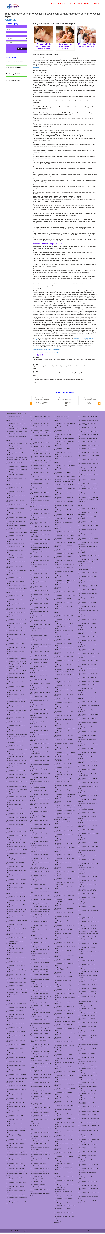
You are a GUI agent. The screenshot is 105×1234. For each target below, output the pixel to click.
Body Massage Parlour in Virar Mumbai (64, 624)
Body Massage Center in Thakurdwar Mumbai (15, 1107)
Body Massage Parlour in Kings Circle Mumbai (63, 665)
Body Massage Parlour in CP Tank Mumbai (62, 863)
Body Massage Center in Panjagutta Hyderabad (39, 701)
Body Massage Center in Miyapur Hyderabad (38, 727)
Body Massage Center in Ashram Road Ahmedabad (40, 842)
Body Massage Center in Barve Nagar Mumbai (15, 912)
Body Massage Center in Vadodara (39, 1179)
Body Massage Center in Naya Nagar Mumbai (15, 1028)
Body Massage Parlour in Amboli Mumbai (64, 752)
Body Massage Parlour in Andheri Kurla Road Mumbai (64, 755)
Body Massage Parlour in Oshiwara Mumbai (63, 748)
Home (54, 3)
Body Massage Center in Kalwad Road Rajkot (39, 1133)
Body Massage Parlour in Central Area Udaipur (87, 1098)
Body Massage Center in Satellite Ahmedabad (38, 838)
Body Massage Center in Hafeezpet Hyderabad (39, 731)
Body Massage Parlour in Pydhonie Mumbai (63, 1093)
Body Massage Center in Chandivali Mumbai (15, 746)
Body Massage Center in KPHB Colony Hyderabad (39, 722)
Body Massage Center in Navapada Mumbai (15, 1023)
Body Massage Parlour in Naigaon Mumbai (62, 611)
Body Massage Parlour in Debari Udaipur (88, 1066)
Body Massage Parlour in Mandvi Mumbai (62, 1018)
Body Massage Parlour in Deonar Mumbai (62, 934)
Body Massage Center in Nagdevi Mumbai (16, 1007)
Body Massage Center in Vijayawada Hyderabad (39, 816)
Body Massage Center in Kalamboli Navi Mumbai (16, 479)
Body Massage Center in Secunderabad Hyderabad (40, 684)
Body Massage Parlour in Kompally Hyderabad (87, 800)
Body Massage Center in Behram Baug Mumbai (16, 805)
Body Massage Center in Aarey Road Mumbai (15, 717)
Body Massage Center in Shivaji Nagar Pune (39, 651)
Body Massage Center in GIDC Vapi (39, 969)
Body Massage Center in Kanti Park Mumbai (15, 933)
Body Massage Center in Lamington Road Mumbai (16, 957)
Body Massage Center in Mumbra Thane (40, 430)
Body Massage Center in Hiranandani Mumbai (15, 695)
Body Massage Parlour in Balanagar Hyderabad (87, 736)
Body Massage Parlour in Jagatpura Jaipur (87, 1054)
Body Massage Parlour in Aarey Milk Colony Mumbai (63, 759)
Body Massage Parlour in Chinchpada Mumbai (63, 908)
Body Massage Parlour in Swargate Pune (88, 1111)
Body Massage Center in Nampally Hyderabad (38, 663)
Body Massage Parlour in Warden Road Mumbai (64, 1172)
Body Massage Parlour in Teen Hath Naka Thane (88, 475)
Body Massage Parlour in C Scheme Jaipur (87, 1018)
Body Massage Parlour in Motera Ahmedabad (86, 902)
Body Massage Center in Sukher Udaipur (40, 1060)
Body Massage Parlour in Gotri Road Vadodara (87, 976)
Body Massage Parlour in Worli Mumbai (64, 535)
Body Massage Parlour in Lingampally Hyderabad (87, 791)
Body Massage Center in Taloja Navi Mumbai (39, 574)
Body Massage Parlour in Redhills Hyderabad (86, 830)
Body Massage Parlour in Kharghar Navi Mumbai (88, 547)
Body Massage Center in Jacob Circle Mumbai (15, 916)
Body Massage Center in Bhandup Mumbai (14, 706)
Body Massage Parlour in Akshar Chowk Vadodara (88, 952)
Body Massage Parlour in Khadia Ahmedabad (86, 898)
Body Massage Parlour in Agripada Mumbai (63, 850)
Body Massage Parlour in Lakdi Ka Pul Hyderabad (87, 766)
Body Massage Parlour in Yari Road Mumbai (63, 822)
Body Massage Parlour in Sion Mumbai (64, 669)
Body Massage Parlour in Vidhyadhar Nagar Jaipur (87, 1062)
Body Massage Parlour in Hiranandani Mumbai (63, 712)
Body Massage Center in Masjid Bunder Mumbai (16, 620)
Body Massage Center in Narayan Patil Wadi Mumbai (15, 1015)
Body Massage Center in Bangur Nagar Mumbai (16, 771)
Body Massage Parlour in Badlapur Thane (64, 1185)
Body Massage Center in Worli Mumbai (16, 525)
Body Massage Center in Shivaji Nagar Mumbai (15, 1094)
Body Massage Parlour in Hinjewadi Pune (88, 1122)
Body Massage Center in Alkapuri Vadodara (38, 636)
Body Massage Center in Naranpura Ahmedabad (39, 855)
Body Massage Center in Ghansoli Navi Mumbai (40, 501)
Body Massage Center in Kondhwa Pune (40, 1110)
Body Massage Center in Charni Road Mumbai (15, 496)
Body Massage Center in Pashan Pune (39, 1096)
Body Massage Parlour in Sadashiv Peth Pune (88, 1115)
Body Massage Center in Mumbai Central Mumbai (16, 505)
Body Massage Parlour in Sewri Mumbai (64, 674)
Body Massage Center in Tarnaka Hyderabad (38, 705)
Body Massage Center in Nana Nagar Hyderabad (39, 803)
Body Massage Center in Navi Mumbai (39, 1168)
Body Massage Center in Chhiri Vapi (39, 966)
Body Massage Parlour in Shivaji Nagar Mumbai (64, 1127)
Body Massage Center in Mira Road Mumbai (15, 591)
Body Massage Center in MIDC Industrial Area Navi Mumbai (40, 535)
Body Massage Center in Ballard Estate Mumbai (16, 854)
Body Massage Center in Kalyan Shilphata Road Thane (16, 1198)
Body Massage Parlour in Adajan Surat (88, 910)
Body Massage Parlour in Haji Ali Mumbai (64, 847)
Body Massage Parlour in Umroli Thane (88, 483)
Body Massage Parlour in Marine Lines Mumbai (64, 502)
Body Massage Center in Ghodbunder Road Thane (15, 1178)
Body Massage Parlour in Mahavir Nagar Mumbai (64, 1007)
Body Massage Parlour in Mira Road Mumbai (63, 603)
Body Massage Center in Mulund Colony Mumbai (16, 1004)
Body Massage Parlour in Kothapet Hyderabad (87, 702)
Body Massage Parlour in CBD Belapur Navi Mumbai (87, 513)
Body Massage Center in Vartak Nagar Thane (39, 469)
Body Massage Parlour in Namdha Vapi (88, 999)
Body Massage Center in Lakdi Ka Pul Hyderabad (39, 744)
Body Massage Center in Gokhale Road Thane (16, 1183)
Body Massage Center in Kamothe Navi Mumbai (40, 514)
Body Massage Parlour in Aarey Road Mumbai (63, 735)
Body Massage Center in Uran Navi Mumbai (38, 586)
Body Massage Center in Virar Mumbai (15, 612)
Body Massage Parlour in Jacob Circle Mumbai (63, 943)
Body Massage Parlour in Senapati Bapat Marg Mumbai (64, 1119)
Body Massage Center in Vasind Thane (40, 476)
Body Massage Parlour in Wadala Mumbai (62, 677)
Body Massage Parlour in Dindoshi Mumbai (63, 740)
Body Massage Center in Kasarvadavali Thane (16, 1202)
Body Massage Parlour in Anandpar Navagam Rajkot (87, 1156)
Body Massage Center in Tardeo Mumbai (16, 469)
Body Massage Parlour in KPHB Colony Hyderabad (88, 744)
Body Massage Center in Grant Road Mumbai (15, 500)
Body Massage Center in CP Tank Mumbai (16, 840)
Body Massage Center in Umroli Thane (39, 463)
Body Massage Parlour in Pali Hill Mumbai (64, 476)
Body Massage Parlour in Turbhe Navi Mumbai (87, 598)
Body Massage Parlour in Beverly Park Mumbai (63, 887)
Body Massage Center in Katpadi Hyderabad (38, 829)
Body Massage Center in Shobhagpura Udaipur (40, 1047)
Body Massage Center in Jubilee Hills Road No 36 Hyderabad (39, 752)
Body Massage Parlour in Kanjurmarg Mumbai (63, 720)
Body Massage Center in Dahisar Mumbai (16, 588)
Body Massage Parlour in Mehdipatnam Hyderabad (88, 645)
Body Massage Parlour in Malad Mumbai (64, 580)
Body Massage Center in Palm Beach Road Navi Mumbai (39, 548)
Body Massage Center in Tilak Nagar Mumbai (15, 674)
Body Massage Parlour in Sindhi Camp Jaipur (88, 1031)
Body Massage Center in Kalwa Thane (15, 1195)
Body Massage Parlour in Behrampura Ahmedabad (88, 894)
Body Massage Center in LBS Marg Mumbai (14, 949)
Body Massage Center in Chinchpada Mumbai (15, 884)
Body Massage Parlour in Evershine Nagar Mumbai (63, 768)
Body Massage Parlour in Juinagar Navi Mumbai (88, 526)
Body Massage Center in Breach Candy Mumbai (16, 836)
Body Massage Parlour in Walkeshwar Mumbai (63, 523)
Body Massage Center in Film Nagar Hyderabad (39, 612)
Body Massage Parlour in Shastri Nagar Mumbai (64, 1123)
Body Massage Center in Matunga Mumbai (14, 536)
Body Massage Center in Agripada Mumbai (14, 827)
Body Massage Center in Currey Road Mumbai (15, 635)
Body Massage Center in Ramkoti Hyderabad (38, 667)
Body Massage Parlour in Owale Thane (88, 452)
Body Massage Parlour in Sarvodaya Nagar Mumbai (63, 1114)
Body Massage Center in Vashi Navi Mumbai (15, 483)
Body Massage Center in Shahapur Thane (40, 453)
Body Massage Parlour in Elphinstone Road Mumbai (63, 532)
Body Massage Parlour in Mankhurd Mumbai (63, 703)
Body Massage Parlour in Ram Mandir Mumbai (63, 572)
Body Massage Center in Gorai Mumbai (16, 753)
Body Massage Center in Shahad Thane (40, 451)
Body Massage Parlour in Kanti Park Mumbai (63, 960)
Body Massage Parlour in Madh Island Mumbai (63, 1002)
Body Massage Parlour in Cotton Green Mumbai (64, 661)
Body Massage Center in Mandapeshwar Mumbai (16, 999)
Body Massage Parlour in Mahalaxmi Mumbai (63, 519)
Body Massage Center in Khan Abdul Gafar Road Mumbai (15, 942)
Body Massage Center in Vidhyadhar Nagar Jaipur (39, 1034)
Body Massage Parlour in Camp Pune (87, 1144)
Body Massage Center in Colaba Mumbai (16, 457)
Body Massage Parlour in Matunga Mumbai (63, 545)
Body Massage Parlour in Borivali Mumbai (62, 435)
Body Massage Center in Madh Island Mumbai (15, 974)
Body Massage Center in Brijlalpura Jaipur (40, 1030)
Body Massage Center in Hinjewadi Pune (40, 1091)
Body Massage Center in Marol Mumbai (16, 786)
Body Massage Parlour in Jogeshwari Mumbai (63, 568)
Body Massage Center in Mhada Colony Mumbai (16, 970)
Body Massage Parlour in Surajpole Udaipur (87, 1069)
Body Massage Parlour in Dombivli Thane (64, 1205)
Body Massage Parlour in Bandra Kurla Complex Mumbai (64, 883)
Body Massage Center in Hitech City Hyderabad (39, 599)
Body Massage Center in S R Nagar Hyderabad (39, 697)
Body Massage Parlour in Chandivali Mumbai (63, 764)
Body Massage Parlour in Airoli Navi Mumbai (87, 530)
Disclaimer (79, 3)
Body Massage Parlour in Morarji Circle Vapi (88, 661)
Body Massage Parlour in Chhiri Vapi (87, 988)
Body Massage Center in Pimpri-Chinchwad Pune (38, 1071)
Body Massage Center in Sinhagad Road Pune (40, 1087)
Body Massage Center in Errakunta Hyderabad (38, 710)
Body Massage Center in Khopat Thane (40, 416)
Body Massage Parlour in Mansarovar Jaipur (87, 1023)
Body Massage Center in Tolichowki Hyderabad (39, 795)
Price (70, 3)
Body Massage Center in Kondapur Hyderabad (39, 735)
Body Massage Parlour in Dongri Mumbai (64, 871)
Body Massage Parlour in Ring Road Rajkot (87, 1177)
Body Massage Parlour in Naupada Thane (87, 449)
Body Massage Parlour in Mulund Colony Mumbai (64, 1033)
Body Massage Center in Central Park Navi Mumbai (40, 497)
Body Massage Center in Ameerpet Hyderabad (38, 621)
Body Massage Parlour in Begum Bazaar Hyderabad (88, 714)
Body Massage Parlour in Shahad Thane (88, 468)
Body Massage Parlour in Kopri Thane (87, 438)
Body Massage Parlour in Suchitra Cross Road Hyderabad (88, 796)
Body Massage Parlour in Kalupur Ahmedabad (86, 906)
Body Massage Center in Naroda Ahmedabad (38, 850)
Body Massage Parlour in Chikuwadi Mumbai (63, 917)
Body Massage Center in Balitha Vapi (39, 974)
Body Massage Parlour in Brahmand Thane (63, 1192)
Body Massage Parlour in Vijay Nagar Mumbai (63, 1168)
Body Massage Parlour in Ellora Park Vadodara (87, 944)
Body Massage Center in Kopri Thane (39, 423)
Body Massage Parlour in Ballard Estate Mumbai (64, 879)
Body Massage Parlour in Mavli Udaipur (88, 1073)
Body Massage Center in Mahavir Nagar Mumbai (16, 979)
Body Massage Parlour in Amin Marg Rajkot (87, 1152)
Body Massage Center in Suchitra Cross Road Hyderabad (40, 774)
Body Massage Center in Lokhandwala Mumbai (15, 582)
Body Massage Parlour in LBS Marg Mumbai (63, 977)
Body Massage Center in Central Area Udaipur (39, 1066)
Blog (87, 3)
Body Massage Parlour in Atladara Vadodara (86, 948)
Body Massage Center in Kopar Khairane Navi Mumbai (40, 531)
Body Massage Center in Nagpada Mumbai (14, 1011)
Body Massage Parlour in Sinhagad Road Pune (88, 1119)
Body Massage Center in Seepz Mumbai (16, 774)
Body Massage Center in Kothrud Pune (40, 1077)
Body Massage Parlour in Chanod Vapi (88, 993)
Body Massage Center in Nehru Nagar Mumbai (15, 1032)
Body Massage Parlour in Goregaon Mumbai (63, 576)
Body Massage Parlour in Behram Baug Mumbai (64, 826)
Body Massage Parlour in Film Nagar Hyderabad (87, 632)
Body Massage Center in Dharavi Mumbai (16, 670)
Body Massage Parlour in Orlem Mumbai (64, 778)
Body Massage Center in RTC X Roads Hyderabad (39, 761)
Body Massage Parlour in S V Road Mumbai (63, 1101)
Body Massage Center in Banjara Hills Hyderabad (15, 488)
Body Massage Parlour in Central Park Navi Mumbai (87, 517)
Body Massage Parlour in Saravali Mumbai (62, 1110)
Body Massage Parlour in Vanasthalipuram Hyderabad (85, 808)
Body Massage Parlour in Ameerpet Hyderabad (87, 641)
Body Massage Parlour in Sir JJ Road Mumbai (63, 1136)
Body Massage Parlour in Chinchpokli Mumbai (63, 644)
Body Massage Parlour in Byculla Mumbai (62, 640)
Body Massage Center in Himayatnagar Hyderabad (40, 799)
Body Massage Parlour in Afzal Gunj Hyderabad (87, 678)
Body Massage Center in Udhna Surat (39, 914)
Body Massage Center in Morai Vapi (39, 991)
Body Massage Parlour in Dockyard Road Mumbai (64, 652)
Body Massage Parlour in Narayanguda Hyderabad (88, 778)
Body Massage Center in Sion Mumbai (15, 656)
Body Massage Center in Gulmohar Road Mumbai (16, 820)
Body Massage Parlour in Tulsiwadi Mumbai (63, 1153)
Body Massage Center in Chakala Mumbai (16, 446)
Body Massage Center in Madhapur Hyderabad (39, 604)
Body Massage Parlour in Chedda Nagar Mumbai (64, 896)
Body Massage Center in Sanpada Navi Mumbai (40, 561)
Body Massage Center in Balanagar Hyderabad (39, 714)
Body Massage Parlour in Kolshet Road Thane (88, 435)
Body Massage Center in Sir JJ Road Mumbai (15, 1103)
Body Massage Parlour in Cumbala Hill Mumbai (64, 930)
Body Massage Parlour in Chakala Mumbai (62, 453)
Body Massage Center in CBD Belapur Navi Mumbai (39, 493)
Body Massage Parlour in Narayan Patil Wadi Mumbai (64, 1046)
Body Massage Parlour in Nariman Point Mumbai (64, 527)
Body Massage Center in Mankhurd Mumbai (15, 687)
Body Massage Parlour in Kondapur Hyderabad (87, 757)
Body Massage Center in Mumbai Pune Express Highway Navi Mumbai (40, 540)
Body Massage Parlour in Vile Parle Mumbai (63, 561)
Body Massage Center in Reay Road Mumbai (15, 644)
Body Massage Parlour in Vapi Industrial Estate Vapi (88, 1002)
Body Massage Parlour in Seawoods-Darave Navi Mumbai (87, 585)
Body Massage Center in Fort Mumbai (15, 433)
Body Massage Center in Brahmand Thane (15, 1159)
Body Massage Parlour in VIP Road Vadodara (87, 961)
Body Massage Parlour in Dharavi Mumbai (62, 686)
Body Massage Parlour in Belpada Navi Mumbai (88, 509)
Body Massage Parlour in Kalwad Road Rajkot (88, 1165)
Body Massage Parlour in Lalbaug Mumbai (62, 468)
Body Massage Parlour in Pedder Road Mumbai (64, 1084)
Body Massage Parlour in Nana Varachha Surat (88, 922)
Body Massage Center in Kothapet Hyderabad (38, 680)
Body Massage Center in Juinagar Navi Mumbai (40, 505)
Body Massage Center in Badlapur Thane (16, 1152)
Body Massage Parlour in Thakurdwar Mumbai (63, 1140)
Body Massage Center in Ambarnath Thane (39, 426)
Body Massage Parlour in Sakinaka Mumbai (63, 457)
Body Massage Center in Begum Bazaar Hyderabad (40, 692)
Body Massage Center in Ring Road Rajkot (39, 1144)
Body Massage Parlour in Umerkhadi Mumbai (63, 1157)
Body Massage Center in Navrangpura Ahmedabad (39, 833)
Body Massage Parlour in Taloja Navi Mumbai (87, 594)
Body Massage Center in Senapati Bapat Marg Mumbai (16, 1086)
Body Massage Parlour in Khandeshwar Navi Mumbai (88, 543)
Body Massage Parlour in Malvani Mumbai (62, 782)
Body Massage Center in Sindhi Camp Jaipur (39, 1006)
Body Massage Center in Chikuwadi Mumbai (15, 892)
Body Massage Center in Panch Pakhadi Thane (40, 438)
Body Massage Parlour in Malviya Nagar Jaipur (88, 1045)
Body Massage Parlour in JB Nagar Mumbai (63, 775)
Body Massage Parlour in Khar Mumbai (64, 553)
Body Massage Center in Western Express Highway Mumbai (16, 797)
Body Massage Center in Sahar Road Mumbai (15, 777)
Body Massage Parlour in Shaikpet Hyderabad (86, 813)
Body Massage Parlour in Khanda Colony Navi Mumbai (88, 539)
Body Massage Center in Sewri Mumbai (16, 661)
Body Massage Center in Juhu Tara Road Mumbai (16, 921)
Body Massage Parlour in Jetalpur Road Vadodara (88, 980)
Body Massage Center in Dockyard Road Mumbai (16, 639)
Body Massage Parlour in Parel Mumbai (64, 441)
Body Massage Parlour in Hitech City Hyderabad (87, 620)
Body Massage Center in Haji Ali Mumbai (16, 824)
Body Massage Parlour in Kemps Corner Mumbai (64, 964)
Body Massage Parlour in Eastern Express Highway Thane (62, 1208)
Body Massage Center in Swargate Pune (40, 1079)
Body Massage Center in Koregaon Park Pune (40, 1099)
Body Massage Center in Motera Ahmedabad (38, 880)
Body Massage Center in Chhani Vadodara (38, 934)
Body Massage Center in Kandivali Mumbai (14, 573)
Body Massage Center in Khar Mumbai (15, 543)
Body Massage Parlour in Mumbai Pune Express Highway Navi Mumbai (88, 560)
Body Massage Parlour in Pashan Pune (88, 1128)
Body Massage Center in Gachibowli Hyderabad (39, 739)
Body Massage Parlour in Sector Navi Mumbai (87, 590)
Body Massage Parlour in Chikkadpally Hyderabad (88, 787)
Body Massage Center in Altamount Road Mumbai (16, 832)
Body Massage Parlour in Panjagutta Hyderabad (87, 723)
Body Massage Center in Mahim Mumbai (16, 532)
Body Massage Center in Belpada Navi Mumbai (39, 488)
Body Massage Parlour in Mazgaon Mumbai (63, 473)
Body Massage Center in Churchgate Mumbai (15, 419)
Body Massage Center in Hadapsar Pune (40, 1074)
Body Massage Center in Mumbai (14, 416)
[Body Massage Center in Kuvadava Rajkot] (14, 6)
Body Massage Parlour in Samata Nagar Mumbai (64, 1106)
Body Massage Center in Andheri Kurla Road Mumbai (15, 737)
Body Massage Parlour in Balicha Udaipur (88, 1079)
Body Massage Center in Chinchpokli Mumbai (15, 631)
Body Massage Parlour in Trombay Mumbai (63, 1148)
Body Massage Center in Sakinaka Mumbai (14, 449)
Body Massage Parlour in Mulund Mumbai (62, 449)
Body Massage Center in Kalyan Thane (16, 472)
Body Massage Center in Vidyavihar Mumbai (15, 713)
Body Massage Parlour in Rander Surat (88, 933)
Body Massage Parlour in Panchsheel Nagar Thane (87, 460)
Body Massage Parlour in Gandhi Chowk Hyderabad (88, 834)
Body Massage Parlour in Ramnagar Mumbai (63, 1080)
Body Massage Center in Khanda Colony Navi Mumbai (40, 518)
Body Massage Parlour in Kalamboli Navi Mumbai (64, 489)
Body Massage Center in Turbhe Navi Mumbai (39, 578)
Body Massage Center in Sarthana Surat (40, 909)
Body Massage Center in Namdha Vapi (40, 977)
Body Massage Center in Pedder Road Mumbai (15, 1053)
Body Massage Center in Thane (38, 1165)
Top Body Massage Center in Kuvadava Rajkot (46, 352)
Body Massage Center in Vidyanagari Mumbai (15, 1131)
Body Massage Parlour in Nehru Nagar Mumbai (64, 1063)
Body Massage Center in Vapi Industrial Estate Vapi (40, 980)
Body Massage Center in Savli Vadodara (40, 947)
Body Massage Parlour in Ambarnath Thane (87, 442)
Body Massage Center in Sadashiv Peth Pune (40, 1083)
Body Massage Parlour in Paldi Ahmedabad (86, 649)
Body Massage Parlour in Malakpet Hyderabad (87, 693)
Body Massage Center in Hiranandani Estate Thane (15, 1187)
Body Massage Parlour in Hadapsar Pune (88, 1106)
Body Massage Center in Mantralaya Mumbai (15, 995)
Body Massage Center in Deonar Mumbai (16, 909)
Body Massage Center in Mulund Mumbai (16, 443)
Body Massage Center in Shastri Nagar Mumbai (16, 1090)
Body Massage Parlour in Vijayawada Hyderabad (87, 838)
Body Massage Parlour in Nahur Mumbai (64, 728)
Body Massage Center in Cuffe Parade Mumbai (15, 901)
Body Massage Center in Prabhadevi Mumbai (15, 540)
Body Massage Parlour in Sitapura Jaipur (88, 1042)
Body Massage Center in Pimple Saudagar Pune (38, 1103)
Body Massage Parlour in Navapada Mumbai (63, 1055)
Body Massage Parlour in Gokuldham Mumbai (63, 744)
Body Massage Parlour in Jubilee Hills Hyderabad (87, 628)
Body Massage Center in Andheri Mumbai (16, 428)
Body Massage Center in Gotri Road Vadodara (39, 954)
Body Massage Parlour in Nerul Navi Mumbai (87, 564)
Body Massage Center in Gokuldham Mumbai (15, 726)
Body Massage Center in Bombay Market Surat (40, 891)
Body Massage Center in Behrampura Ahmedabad (39, 872)
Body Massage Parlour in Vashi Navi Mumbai (63, 493)
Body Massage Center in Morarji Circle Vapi (39, 640)
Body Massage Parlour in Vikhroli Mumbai (62, 716)
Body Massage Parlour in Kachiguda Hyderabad (87, 842)
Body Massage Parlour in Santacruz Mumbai (63, 557)
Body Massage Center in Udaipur (38, 1186)
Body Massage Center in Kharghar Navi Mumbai (40, 527)
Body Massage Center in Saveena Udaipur (40, 1054)
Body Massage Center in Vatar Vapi (39, 993)
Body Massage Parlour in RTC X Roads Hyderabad (88, 783)
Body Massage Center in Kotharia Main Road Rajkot (40, 1137)
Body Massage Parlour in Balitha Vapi (87, 996)
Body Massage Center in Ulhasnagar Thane (15, 475)
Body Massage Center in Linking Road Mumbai (15, 966)
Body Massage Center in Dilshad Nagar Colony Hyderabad (40, 825)
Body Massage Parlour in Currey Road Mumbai (63, 648)
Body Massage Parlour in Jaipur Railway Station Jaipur (88, 1038)
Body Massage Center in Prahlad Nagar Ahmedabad (40, 859)
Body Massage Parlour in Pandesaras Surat (87, 939)
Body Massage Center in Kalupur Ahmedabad (38, 885)
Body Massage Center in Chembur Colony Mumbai (16, 875)
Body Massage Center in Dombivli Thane (16, 1171)
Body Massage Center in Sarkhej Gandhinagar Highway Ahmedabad (39, 867)
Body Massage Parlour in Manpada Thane (63, 1199)
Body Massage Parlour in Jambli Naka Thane (87, 417)
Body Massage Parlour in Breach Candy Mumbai (64, 859)
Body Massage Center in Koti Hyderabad (40, 659)
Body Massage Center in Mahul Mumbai (16, 982)
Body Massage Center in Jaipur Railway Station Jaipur (40, 1013)
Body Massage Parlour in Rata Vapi (87, 1006)
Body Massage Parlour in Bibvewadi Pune (88, 1139)
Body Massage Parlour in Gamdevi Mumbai (63, 831)
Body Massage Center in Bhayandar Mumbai (15, 596)
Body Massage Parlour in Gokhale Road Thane (64, 1217)
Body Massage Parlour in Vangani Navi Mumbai (88, 611)
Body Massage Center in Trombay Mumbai (14, 1116)
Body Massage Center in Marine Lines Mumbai (15, 492)
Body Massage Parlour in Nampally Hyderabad (87, 685)
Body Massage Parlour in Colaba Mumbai (64, 465)
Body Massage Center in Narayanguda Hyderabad (40, 756)
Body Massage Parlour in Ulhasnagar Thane (63, 485)
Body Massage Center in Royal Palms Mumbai (15, 1066)
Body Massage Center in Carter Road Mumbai (15, 843)
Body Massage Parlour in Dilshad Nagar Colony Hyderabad (88, 847)
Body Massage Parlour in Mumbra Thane (88, 445)
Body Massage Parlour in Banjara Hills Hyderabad (64, 497)
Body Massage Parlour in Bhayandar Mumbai (63, 607)
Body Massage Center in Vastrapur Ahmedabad (39, 846)
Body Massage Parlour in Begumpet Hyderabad (87, 710)
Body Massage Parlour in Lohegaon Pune (88, 1125)
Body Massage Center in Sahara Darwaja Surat (40, 896)
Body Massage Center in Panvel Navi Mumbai (39, 552)
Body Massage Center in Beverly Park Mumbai (15, 863)
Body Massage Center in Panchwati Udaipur (39, 1057)
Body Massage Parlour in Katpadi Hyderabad (86, 851)
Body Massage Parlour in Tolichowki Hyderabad (87, 817)
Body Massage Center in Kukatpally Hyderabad (39, 718)
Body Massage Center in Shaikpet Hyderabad (38, 791)
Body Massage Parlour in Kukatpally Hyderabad (87, 740)
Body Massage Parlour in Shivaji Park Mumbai (63, 1131)
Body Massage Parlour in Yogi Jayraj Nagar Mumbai (63, 1177)
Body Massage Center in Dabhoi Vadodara (38, 943)
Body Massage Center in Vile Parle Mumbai (14, 551)
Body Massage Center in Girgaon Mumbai (16, 817)
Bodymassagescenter (95, 1231)
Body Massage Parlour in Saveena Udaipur (86, 1083)
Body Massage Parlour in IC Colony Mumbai (63, 786)
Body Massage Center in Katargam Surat (40, 633)
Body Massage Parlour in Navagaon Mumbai (63, 1050)
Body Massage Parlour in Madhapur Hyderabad (87, 624)
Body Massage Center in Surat (37, 1176)
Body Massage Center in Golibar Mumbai (16, 781)
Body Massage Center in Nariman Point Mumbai (16, 518)
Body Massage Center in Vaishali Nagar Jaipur (40, 1024)
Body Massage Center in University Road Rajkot (40, 1155)
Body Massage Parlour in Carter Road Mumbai (63, 867)
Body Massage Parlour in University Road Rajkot (88, 1188)
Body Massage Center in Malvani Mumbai (16, 763)
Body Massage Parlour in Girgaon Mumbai (62, 839)
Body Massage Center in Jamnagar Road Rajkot (40, 1128)
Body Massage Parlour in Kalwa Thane (88, 420)
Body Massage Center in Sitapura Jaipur (40, 1016)
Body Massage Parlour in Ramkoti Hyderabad (86, 689)
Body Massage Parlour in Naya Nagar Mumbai (63, 1059)
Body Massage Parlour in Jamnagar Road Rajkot (87, 1160)
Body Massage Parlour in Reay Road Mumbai (63, 657)
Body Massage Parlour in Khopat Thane (88, 431)
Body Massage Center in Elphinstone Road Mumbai (15, 522)
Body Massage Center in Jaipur (38, 1184)
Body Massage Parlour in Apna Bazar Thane (63, 1181)
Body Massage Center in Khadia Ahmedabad (38, 876)
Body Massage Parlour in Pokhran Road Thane (88, 464)
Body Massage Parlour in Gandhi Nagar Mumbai (64, 835)
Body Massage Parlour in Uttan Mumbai (64, 1161)
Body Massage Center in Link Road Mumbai (15, 962)
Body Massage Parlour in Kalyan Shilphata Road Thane (86, 424)
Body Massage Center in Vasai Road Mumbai (15, 604)
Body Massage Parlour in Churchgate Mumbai (63, 419)
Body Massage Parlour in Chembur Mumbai (63, 444)
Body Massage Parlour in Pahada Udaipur (86, 1094)
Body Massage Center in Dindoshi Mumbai (14, 722)
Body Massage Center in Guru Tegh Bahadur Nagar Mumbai (15, 667)
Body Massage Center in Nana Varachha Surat (40, 900)
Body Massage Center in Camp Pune (39, 1112)
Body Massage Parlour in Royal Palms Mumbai (64, 1097)
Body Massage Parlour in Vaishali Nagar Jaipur (88, 1049)
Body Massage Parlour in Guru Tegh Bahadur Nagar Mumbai (63, 682)
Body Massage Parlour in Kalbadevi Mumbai (63, 951)
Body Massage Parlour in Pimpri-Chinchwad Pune (86, 1102)
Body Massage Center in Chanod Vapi (39, 971)
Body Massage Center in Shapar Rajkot (40, 1152)
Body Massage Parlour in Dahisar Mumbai (62, 599)
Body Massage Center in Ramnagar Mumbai (15, 1049)
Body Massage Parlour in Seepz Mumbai (64, 794)
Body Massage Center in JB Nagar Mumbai (14, 757)
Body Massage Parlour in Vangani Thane (88, 486)
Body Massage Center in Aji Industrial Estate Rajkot (39, 1116)
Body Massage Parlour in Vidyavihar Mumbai (63, 731)
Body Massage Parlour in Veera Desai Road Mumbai (63, 814)
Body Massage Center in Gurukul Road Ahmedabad (40, 863)
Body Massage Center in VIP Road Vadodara (38, 939)
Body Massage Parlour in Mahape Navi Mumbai (88, 615)
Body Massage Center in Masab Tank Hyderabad (39, 748)
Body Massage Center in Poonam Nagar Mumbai (16, 1057)
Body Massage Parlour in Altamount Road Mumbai (63, 855)
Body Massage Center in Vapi (37, 1181)
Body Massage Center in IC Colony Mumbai (14, 766)
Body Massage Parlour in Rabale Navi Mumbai (87, 577)
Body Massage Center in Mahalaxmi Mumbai (15, 509)
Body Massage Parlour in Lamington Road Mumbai (63, 985)
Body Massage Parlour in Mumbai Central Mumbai (64, 515)
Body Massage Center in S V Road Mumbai (14, 1070)
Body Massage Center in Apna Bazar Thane (15, 1148)
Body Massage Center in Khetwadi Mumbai (14, 953)
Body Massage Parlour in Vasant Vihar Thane (88, 493)
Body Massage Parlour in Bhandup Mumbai (63, 724)
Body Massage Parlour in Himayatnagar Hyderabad (88, 821)
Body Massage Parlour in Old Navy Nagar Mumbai (64, 1072)
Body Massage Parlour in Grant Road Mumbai (63, 510)
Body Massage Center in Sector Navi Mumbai (39, 569)
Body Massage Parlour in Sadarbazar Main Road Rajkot (87, 1182)
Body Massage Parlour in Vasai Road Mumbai (63, 616)
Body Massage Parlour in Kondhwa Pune (88, 1141)
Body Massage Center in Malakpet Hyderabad (38, 671)
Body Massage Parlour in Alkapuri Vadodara (86, 656)
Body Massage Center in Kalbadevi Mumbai (14, 925)
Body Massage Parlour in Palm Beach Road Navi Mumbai (87, 568)
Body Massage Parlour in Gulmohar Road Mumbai (63, 843)
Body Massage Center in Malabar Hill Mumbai (15, 986)
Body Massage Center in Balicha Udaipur (40, 1051)
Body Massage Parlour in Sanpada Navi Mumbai (88, 581)
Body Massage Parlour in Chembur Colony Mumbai (63, 900)
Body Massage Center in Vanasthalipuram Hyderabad (37, 786)
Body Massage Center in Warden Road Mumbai (16, 1140)
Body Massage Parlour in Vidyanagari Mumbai (63, 1164)
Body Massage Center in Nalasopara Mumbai (15, 608)
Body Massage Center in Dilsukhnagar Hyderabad (39, 616)
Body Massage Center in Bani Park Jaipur (40, 1003)
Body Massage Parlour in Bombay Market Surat (88, 913)
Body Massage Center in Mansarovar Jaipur (39, 999)
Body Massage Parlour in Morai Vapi (87, 1012)
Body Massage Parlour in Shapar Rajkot (88, 1185)
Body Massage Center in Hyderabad (39, 1171)
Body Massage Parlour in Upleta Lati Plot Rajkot (88, 1193)
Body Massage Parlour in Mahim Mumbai (64, 542)
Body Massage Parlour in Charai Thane (64, 1196)
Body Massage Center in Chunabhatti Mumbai (15, 678)
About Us (62, 3)
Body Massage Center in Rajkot (38, 1163)
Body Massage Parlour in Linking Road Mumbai (64, 994)
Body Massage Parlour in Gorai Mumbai (64, 772)
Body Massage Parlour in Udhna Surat (87, 936)
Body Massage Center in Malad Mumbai (16, 570)
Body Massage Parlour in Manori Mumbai (64, 1021)
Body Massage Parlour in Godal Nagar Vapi (88, 985)
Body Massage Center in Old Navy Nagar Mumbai (16, 1040)
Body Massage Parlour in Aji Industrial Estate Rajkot (87, 1147)
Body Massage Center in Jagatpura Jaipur (40, 1028)
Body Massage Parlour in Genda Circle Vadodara (88, 972)
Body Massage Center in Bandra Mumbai (16, 426)
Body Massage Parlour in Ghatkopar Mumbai (63, 707)
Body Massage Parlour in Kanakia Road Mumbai (64, 955)
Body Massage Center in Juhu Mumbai (16, 555)
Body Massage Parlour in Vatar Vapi (87, 1015)
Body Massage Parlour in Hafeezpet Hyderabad (87, 753)
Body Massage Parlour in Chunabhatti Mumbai (63, 694)
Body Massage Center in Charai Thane (15, 1163)
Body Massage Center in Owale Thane (39, 435)
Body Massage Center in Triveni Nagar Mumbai (15, 1111)
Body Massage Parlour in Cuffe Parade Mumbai (64, 926)
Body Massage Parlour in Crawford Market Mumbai (63, 921)
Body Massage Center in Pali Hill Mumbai (16, 466)
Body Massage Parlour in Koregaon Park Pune (88, 1131)
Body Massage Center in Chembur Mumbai (14, 439)
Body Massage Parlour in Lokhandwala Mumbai (64, 592)
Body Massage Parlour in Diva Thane (63, 1203)
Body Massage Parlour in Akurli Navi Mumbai (87, 504)
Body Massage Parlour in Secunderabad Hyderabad (88, 706)
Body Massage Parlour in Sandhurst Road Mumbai (63, 635)
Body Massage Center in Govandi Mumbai (14, 682)
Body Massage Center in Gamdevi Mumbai (14, 809)
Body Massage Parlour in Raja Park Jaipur (87, 665)
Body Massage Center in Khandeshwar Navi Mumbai (40, 522)
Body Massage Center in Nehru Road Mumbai (15, 1036)
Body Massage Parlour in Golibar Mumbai (62, 801)
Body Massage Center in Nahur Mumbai (16, 710)
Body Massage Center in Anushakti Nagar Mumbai (16, 850)
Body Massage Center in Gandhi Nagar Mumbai (16, 814)
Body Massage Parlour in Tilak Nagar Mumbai (63, 690)
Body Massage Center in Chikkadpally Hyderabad (39, 765)
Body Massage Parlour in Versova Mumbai (62, 587)
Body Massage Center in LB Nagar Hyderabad (38, 675)
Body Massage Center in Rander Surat (39, 911)
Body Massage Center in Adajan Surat (39, 888)
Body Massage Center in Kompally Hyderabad (38, 778)
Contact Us (96, 3)
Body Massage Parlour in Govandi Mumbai (62, 699)
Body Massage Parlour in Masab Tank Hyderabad (87, 770)
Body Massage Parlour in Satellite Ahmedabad (86, 860)
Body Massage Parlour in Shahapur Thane (87, 471)
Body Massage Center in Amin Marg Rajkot (39, 1120)
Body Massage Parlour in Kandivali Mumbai (63, 583)
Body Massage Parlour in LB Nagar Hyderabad (87, 697)
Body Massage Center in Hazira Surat (39, 906)
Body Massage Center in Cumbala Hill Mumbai (15, 905)
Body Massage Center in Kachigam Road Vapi (40, 987)
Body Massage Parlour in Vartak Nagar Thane (88, 489)
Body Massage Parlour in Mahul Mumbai (64, 1010)
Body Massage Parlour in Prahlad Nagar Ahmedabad (88, 881)
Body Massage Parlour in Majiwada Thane (87, 479)
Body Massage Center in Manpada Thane (16, 1165)
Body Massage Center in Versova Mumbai (14, 578)
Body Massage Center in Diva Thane (15, 1168)
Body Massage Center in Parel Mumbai (16, 436)
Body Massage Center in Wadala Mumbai (16, 664)
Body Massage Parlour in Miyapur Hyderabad (86, 749)
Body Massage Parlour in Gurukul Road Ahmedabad (88, 885)
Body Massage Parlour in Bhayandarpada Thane (60, 1188)
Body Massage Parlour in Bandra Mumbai (62, 426)
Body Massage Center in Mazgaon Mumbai (14, 463)
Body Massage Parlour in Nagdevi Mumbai (62, 1037)
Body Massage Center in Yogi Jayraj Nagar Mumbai (15, 1144)
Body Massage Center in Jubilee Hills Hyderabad (39, 608)
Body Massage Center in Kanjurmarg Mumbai (15, 702)
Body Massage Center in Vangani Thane (40, 465)
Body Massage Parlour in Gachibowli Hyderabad (87, 761)
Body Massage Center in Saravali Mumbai (16, 1078)
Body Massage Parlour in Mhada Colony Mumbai (64, 998)
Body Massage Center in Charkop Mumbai (14, 615)
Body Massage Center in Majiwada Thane (40, 460)
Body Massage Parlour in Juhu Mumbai (64, 564)
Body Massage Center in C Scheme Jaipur (40, 996)
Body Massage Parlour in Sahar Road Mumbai (63, 797)
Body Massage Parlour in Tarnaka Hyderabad (86, 727)
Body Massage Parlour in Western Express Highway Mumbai (62, 818)
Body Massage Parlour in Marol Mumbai (64, 808)
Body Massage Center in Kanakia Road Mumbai (16, 929)
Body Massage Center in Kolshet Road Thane (39, 419)
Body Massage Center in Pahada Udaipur (40, 1063)
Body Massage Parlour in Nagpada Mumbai (63, 1042)
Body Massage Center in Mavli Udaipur (39, 1044)
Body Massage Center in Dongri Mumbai (16, 846)
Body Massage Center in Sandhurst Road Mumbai (16, 624)
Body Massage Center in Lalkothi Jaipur (40, 1010)
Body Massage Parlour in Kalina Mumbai (64, 805)
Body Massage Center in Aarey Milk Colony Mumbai (15, 741)
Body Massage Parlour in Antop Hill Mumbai (63, 461)
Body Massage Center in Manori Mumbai (16, 992)
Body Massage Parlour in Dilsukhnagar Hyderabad (88, 637)
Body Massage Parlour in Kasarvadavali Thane (88, 428)
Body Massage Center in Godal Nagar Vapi (39, 963)
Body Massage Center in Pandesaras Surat (39, 917)
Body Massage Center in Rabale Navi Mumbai (39, 557)
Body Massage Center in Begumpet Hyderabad (39, 688)
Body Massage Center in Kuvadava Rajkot (40, 1141)
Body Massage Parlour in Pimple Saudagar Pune (86, 1135)
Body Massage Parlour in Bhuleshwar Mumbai (63, 891)
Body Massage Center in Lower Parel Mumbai (15, 529)
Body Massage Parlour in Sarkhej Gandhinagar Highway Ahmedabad (87, 889)
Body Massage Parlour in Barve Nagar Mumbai (63, 938)
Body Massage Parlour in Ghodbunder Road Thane (64, 1213)
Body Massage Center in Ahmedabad (39, 1173)
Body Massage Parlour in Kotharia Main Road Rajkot (88, 1169)
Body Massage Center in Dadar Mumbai (16, 423)
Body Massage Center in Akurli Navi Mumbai (39, 484)
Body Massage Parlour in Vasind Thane (88, 497)
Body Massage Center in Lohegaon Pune (40, 1093)
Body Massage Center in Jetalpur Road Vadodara (40, 958)
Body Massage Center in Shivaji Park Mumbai (15, 1099)
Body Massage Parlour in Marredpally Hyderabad (87, 804)
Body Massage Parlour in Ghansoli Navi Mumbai (88, 521)
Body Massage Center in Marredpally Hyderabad (39, 782)
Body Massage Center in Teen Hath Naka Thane (40, 456)
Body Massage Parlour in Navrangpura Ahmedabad (88, 855)
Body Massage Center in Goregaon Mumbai (15, 566)
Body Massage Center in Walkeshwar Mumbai (15, 513)
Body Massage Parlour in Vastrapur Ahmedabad (87, 868)
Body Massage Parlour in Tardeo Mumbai (64, 479)
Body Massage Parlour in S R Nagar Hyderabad (87, 719)
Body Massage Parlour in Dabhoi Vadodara (86, 965)
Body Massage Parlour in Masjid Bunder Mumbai (64, 631)
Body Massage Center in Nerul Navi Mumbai (39, 544)
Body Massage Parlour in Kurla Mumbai (64, 671)
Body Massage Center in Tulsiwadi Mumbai (14, 1120)
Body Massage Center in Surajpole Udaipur (38, 1040)
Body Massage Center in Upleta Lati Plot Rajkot (40, 1159)
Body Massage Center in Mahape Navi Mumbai (39, 595)
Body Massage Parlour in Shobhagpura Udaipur (88, 1076)
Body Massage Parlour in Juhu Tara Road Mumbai (64, 947)
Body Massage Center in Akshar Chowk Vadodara (40, 930)
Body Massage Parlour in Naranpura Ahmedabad (87, 877)
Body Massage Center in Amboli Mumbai (16, 734)
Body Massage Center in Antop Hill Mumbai (14, 453)
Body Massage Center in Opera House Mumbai (15, 1045)
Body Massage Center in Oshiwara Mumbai (14, 730)
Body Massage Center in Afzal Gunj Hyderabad (39, 656)
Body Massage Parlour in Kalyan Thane (64, 481)
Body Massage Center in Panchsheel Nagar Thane (39, 443)
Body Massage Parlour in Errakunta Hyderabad (87, 732)
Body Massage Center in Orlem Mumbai (16, 760)
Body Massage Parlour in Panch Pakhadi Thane (88, 455)
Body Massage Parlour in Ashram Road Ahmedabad (88, 864)
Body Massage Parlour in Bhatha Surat (88, 926)
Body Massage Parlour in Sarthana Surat (88, 931)
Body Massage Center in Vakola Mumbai (16, 789)
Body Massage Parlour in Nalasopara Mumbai (63, 620)
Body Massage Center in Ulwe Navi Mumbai (38, 582)
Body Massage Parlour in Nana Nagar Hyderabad (87, 825)
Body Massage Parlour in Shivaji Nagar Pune (88, 673)
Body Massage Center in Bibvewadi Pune (40, 1107)
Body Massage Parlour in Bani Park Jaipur (87, 1027)
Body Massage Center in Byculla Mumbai (16, 627)
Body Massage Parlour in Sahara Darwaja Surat (86, 918)
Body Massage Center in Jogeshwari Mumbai (15, 558)
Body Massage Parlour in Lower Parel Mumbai (63, 539)
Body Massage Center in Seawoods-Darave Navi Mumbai (39, 565)
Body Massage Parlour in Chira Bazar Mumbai (63, 913)
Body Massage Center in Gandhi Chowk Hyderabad (40, 812)
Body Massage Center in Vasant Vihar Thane (39, 473)
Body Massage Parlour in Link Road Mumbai (63, 990)
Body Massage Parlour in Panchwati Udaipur (87, 1087)
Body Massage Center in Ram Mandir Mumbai (15, 562)
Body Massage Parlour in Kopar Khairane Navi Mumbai (88, 551)
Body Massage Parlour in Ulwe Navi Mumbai (87, 603)
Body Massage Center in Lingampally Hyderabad (39, 769)
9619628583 (10, 20)
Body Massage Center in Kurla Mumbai (16, 658)
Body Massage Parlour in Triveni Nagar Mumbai (64, 1144)
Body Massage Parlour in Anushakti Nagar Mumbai (63, 874)
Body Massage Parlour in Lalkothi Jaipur (88, 1035)
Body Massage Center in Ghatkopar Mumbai (15, 691)
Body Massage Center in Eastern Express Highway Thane (16, 1174)
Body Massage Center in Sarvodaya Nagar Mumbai (15, 1081)
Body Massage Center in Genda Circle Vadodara (39, 950)
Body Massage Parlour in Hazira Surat (87, 928)
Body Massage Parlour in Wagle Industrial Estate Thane (88, 500)
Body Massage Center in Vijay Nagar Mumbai (15, 1135)
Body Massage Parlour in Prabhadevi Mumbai (63, 550)
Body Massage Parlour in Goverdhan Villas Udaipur (87, 669)
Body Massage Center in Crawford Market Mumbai (16, 897)
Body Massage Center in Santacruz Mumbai (15, 547)
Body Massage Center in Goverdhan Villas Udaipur (40, 647)
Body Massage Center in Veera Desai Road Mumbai (15, 792)
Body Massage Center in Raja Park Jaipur (40, 644)
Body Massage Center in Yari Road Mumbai (15, 801)
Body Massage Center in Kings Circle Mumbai (15, 652)
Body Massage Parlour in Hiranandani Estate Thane (63, 1221)
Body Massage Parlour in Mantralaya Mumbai (63, 1025)
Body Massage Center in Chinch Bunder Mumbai (16, 880)
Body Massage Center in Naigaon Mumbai (14, 600)
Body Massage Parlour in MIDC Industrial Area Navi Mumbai (88, 556)
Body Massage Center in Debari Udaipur (40, 1037)
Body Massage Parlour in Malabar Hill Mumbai (63, 1014)
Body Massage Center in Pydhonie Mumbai (14, 1062)
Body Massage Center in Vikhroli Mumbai (16, 699)
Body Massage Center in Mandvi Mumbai (16, 989)
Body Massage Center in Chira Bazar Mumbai (15, 888)
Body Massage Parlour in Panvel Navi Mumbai (87, 573)
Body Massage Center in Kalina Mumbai (16, 784)
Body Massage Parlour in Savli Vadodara (88, 969)
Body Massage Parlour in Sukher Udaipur (88, 1091)
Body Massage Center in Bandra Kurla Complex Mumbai (15, 858)
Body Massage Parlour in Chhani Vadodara (86, 956)
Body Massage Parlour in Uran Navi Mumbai (87, 607)
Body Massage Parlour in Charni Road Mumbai (63, 506)
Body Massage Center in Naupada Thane (40, 432)
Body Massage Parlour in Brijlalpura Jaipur (87, 1058)
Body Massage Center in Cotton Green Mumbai (15, 648)
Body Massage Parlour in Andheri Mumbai (62, 431)
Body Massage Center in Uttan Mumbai (16, 1128)
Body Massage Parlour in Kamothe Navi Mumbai (88, 534)
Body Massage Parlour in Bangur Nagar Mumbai (64, 790)
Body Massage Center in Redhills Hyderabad (38, 808)
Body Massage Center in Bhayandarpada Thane (16, 1155)
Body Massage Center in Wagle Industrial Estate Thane (40, 480)
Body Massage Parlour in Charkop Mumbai (62, 627)
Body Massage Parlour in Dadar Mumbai (64, 423)
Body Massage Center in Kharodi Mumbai (16, 946)
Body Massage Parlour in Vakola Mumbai (64, 810)
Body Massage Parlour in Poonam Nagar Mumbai (64, 1089)
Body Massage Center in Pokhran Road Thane (40, 447)
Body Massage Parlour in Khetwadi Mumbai (63, 981)
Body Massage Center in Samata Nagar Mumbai (16, 1075)
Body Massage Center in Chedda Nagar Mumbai (16, 871)
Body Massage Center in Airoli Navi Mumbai (39, 510)
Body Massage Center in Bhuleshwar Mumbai (15, 867)
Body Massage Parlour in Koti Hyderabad (88, 681)
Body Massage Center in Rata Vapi (38, 984)
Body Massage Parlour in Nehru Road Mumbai (63, 1067)
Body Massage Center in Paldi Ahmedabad (37, 629)
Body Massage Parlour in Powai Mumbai (64, 595)
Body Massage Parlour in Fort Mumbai (64, 438)
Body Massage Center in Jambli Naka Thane (15, 1191)
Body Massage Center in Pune (61, 416)
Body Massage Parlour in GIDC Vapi (87, 991)
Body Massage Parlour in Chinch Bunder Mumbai (64, 904)
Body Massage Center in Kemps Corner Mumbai (16, 938)
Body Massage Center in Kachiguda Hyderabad (39, 820)
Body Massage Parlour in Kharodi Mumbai (62, 972)
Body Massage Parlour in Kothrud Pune (88, 1109)
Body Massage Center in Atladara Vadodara (38, 926)
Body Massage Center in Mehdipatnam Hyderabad (40, 625)
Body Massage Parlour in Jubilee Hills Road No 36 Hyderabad (87, 774)
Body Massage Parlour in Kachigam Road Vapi (87, 1009)
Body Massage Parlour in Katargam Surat (88, 653)
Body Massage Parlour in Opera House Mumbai (64, 1076)
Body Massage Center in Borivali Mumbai (16, 431)
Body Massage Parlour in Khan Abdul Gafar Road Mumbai (63, 968)
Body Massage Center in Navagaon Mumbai (15, 1019)
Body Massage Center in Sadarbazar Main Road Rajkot (39, 1148)
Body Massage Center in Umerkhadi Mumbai (15, 1124)
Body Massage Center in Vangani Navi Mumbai (39, 591)
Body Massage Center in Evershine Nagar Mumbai (16, 750)
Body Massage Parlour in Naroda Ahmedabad (86, 872)
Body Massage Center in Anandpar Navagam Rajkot (39, 1124)
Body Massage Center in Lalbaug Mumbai (16, 459)
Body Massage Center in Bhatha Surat (39, 904)
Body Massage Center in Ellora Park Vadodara (39, 922)
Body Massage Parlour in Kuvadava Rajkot (87, 1173)
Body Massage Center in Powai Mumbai (16, 585)
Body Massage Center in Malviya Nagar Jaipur (40, 1020)
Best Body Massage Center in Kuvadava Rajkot (46, 349)
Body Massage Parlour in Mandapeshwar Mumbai (64, 1029)
